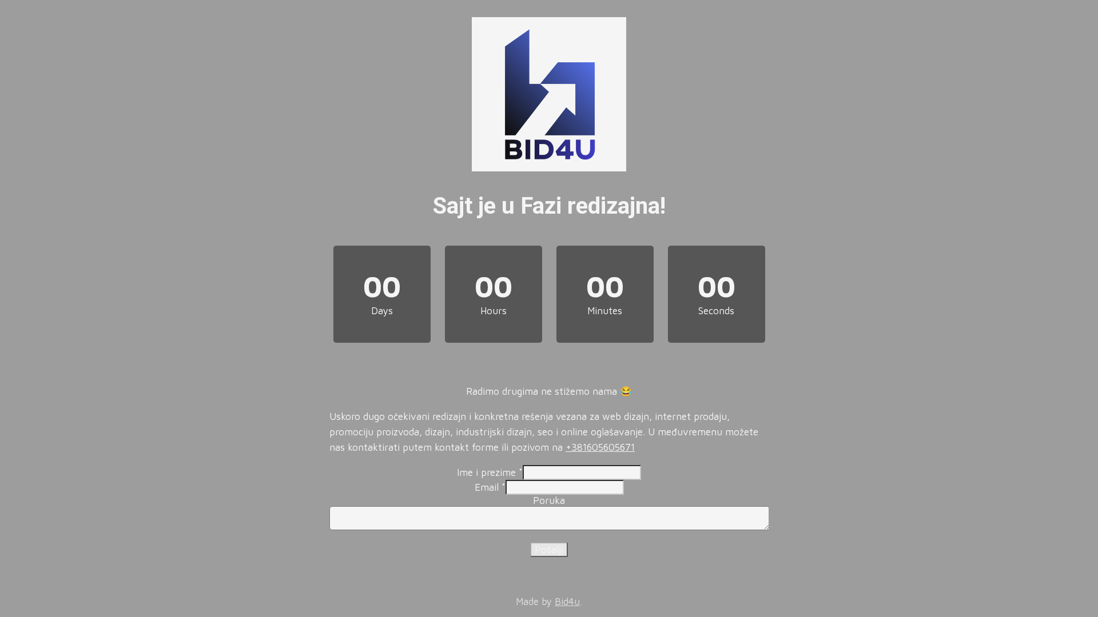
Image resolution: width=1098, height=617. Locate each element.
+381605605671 (600, 447)
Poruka (549, 500)
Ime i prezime (490, 472)
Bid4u (567, 601)
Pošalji (549, 549)
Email (490, 487)
